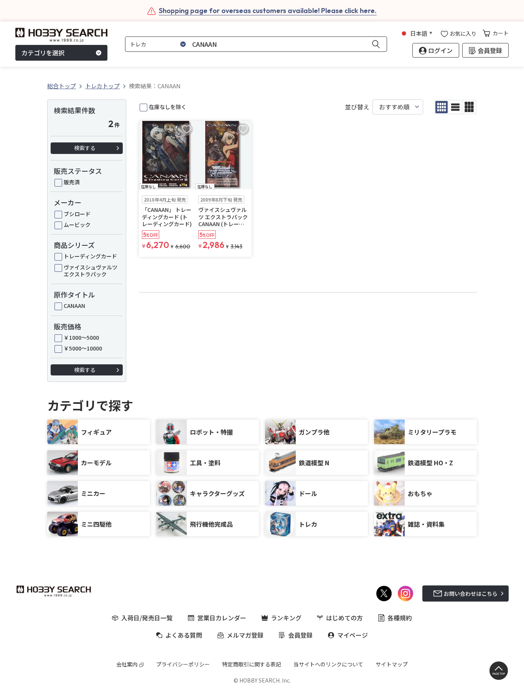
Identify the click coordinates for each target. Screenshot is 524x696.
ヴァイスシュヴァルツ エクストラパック (90, 271)
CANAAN (74, 305)
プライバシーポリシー (183, 664)
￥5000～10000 (83, 348)
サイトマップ (392, 664)
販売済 (72, 182)
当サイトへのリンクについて (328, 664)
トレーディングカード (90, 256)
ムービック (77, 224)
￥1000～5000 (81, 337)
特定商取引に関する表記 (251, 664)
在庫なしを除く (167, 106)
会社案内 (127, 664)
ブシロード (77, 213)
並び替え (357, 107)
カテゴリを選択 (42, 53)
